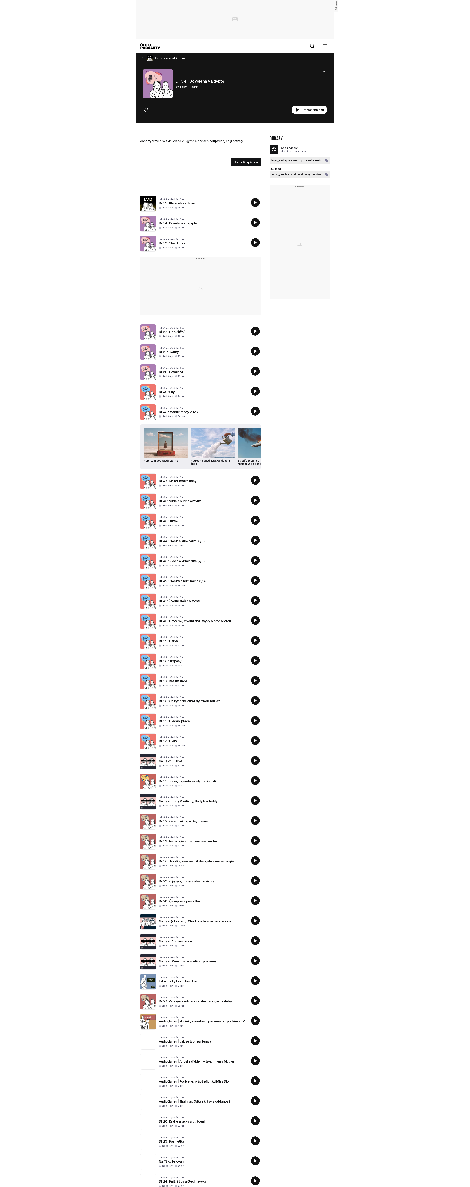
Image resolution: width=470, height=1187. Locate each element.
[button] (312, 45)
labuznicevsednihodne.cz (293, 151)
